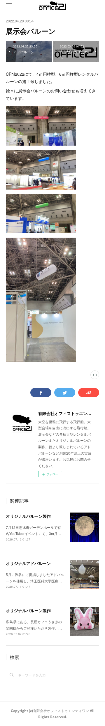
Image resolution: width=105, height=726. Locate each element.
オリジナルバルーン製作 (28, 516)
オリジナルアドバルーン (28, 563)
